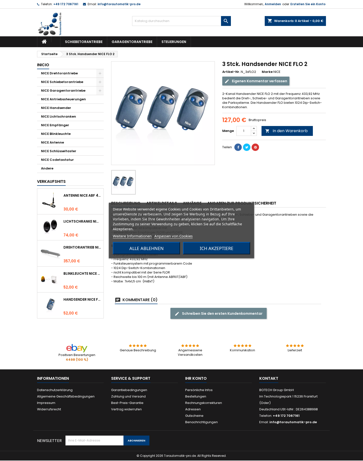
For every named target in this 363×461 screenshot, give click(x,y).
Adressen (193, 409)
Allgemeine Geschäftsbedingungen (66, 396)
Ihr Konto (196, 378)
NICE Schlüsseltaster (58, 151)
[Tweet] (246, 147)
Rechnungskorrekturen (203, 402)
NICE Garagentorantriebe (63, 90)
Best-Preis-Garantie (127, 402)
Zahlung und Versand (128, 396)
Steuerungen (173, 41)
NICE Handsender (56, 107)
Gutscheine (194, 415)
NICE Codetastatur (57, 159)
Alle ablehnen (146, 248)
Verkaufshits (51, 181)
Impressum (46, 402)
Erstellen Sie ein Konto (307, 4)
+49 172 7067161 (65, 4)
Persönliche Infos (199, 390)
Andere (47, 168)
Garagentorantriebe (132, 41)
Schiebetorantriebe (83, 41)
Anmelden (273, 4)
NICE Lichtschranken (58, 116)
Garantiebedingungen (129, 390)
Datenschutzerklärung (55, 390)
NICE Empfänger (55, 125)
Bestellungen (195, 396)
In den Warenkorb (286, 131)
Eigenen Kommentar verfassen (259, 81)
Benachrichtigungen (201, 422)
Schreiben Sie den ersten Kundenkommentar (221, 313)
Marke (267, 72)
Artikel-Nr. (231, 72)
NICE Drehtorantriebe (59, 73)
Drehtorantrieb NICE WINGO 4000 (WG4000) (82, 247)
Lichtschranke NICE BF (82, 221)
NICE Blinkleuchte (56, 133)
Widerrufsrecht (49, 409)
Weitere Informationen (132, 235)
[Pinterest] (255, 147)
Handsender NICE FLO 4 (82, 299)
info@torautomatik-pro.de (119, 4)
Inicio (43, 65)
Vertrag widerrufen (126, 409)
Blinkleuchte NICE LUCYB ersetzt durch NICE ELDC (82, 273)
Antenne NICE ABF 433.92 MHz (82, 195)
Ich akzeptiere (216, 248)
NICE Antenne (52, 142)
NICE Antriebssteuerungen (63, 99)
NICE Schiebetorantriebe (62, 82)
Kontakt (268, 378)
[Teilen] (238, 147)
